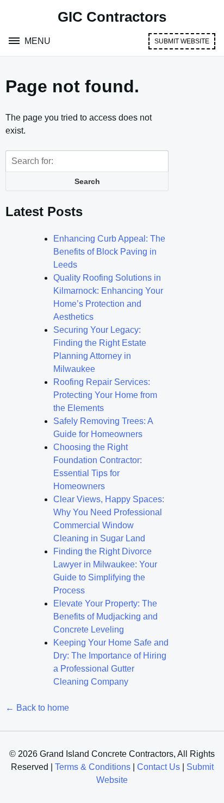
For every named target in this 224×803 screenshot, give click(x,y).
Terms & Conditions (92, 767)
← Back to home (37, 707)
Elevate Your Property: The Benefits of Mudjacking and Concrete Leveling (105, 616)
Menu (36, 41)
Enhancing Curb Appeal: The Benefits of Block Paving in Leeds (109, 251)
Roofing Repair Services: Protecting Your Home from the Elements (105, 395)
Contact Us (158, 767)
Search (87, 181)
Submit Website (181, 41)
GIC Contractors (112, 17)
